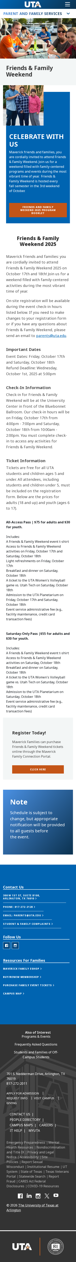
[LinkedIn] (29, 1196)
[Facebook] (20, 1196)
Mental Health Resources (32, 1145)
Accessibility (29, 1157)
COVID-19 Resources (43, 1186)
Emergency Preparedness (25, 1142)
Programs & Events (36, 1036)
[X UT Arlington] (47, 1196)
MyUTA (34, 1130)
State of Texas (31, 1171)
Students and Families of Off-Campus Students (36, 1054)
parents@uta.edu (51, 335)
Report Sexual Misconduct (24, 1164)
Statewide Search (32, 1176)
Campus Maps (21, 1125)
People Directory (25, 1119)
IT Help (16, 1130)
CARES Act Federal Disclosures (26, 1183)
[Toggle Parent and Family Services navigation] (68, 13)
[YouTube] (56, 1196)
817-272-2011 (16, 1083)
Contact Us (20, 1114)
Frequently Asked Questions (36, 1044)
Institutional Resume (43, 1166)
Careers (46, 1125)
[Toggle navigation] (67, 4)
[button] (38, 769)
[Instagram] (38, 1196)
